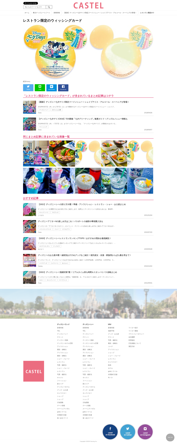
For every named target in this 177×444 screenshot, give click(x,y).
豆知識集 (60, 402)
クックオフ (56, 246)
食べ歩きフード (62, 418)
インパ (56, 229)
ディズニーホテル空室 (65, 343)
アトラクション (62, 346)
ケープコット (63, 280)
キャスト (60, 377)
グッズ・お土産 (62, 390)
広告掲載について (135, 343)
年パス (110, 377)
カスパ (41, 280)
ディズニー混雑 (62, 340)
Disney (27, 81)
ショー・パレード (63, 359)
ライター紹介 (133, 328)
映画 (109, 365)
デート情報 (61, 406)
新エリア (60, 384)
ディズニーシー (43, 110)
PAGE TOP (170, 437)
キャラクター (61, 393)
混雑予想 (111, 331)
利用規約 (132, 340)
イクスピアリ (66, 229)
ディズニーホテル (63, 387)
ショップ (60, 396)
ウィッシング (43, 127)
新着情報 (60, 328)
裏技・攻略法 (61, 349)
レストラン (61, 362)
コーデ (110, 346)
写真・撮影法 (61, 365)
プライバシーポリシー (136, 334)
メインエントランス (45, 229)
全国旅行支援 (61, 415)
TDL (58, 331)
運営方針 (132, 346)
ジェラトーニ (54, 263)
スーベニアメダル (63, 409)
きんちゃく (65, 263)
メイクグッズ (43, 263)
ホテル (110, 368)
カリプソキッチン (44, 246)
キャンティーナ (43, 212)
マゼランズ (55, 212)
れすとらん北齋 (56, 110)
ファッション (61, 381)
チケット (60, 337)
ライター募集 (133, 331)
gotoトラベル (61, 412)
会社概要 (132, 337)
